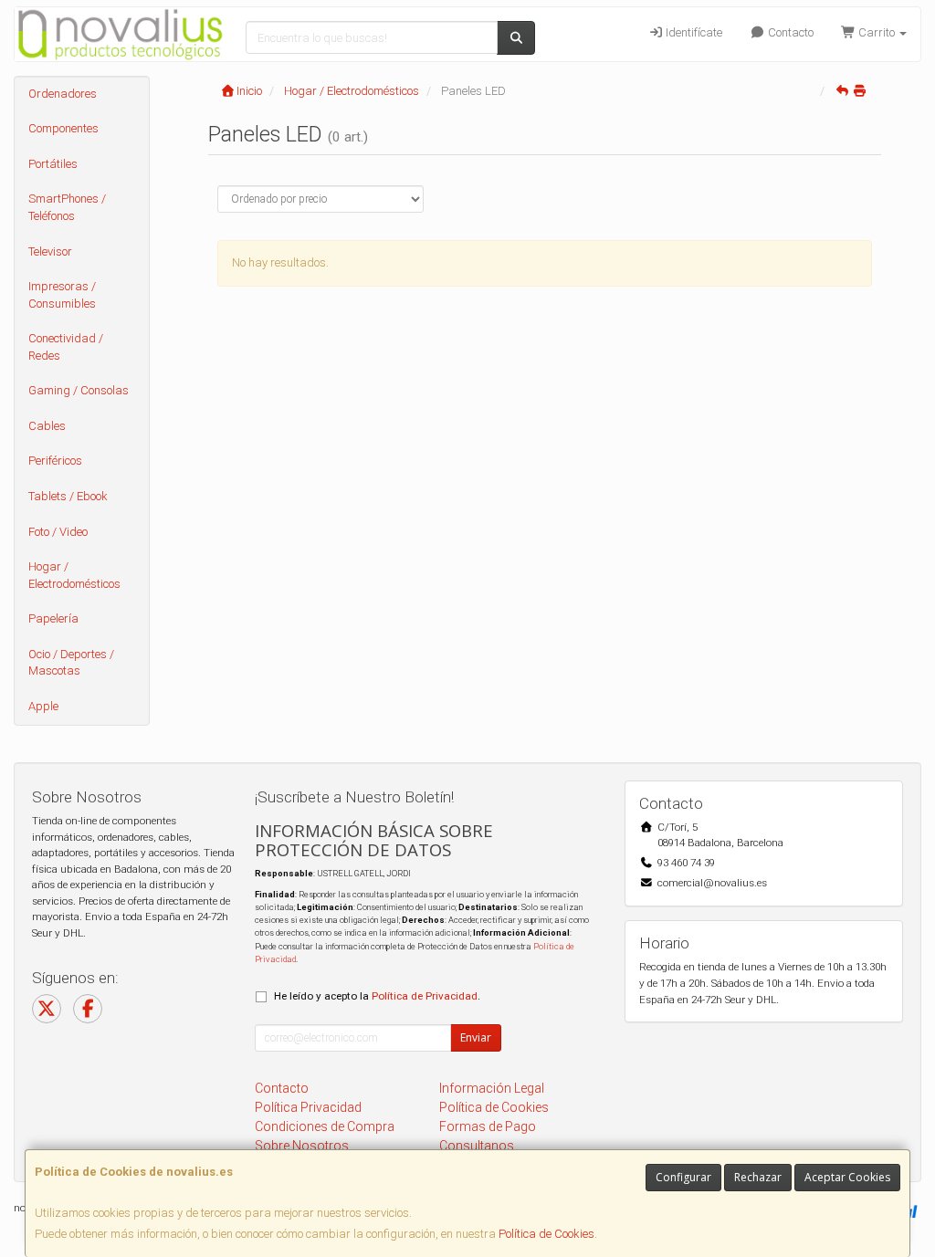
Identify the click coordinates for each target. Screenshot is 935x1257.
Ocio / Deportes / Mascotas (71, 662)
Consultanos (476, 1145)
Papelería (53, 618)
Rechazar (758, 1177)
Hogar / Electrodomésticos (74, 575)
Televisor (50, 251)
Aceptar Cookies (847, 1177)
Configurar (683, 1177)
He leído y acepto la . (377, 996)
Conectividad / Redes (65, 346)
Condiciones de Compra (324, 1126)
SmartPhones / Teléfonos (67, 207)
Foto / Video (58, 532)
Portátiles (53, 164)
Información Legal (491, 1088)
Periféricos (55, 460)
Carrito (877, 32)
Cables (47, 426)
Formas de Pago (487, 1126)
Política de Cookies (546, 1234)
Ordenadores (62, 93)
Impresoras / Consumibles (62, 294)
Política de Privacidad (425, 996)
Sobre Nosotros (302, 1145)
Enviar (475, 1037)
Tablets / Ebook (68, 496)
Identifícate (692, 32)
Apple (43, 706)
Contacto (789, 32)
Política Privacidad (308, 1107)
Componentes (63, 128)
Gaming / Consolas (78, 390)
